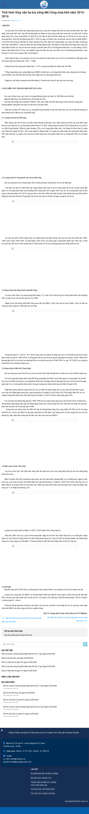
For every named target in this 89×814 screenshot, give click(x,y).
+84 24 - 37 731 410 (23, 751)
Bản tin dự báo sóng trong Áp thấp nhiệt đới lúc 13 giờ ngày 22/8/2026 (28, 654)
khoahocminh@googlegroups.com (17, 762)
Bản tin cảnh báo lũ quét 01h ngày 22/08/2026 (19, 671)
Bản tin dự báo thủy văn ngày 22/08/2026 (17, 658)
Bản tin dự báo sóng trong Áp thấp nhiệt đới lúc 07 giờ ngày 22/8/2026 (28, 666)
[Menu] (3, 4)
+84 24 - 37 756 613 (41, 751)
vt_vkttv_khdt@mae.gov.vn (14, 759)
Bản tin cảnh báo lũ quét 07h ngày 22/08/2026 (19, 662)
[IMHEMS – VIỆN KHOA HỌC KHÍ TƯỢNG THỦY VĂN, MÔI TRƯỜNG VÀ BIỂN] (44, 4)
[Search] (86, 4)
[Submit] (85, 644)
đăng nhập (15, 635)
